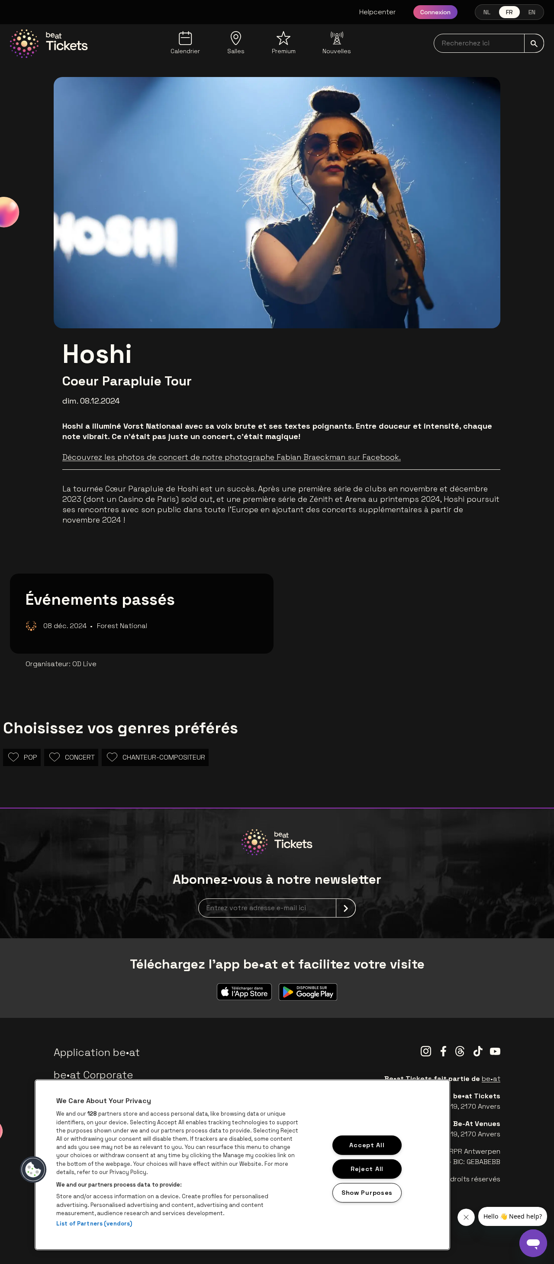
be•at (491, 1078)
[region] (242, 1164)
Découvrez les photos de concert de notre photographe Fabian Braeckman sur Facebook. (231, 457)
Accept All (366, 1145)
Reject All (367, 1169)
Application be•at (97, 1052)
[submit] (534, 43)
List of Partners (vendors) (94, 1223)
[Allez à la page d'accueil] (49, 43)
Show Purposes (367, 1192)
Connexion (435, 12)
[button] (33, 1170)
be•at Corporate (93, 1074)
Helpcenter (377, 11)
